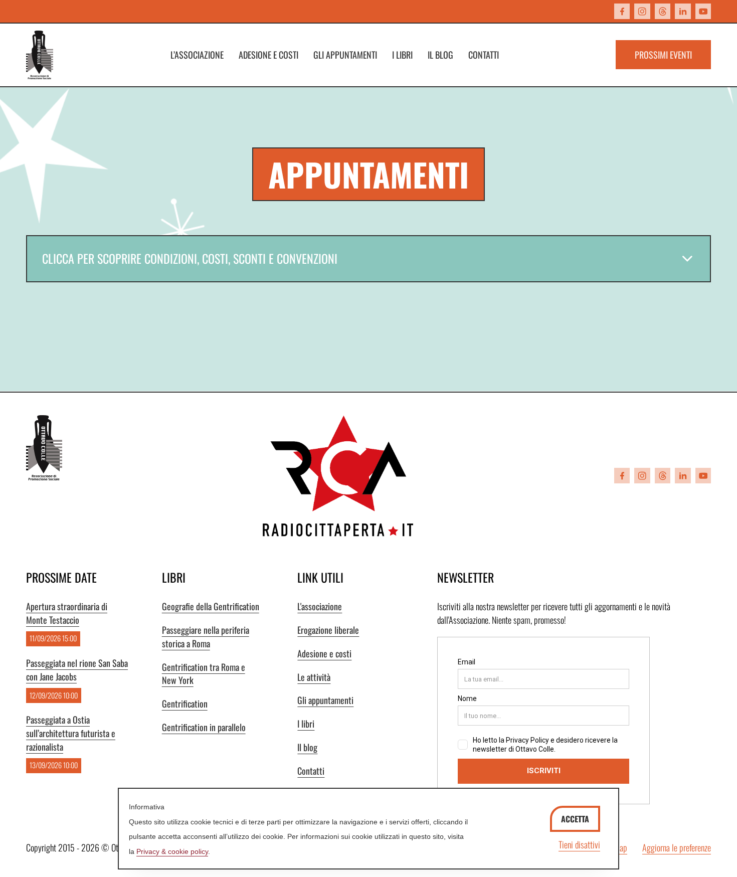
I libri (402, 54)
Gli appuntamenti (345, 54)
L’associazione (197, 54)
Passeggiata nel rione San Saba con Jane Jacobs (77, 669)
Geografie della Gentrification (210, 606)
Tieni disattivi (579, 844)
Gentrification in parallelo (204, 727)
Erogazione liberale (328, 629)
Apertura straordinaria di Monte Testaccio (66, 613)
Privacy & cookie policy (172, 851)
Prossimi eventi (663, 54)
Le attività (313, 676)
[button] (368, 258)
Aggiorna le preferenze (676, 847)
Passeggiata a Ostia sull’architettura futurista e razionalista (70, 733)
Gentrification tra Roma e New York (203, 673)
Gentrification (185, 703)
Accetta (575, 819)
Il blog (440, 54)
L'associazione (319, 606)
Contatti (483, 54)
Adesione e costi (268, 54)
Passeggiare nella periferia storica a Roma (205, 636)
